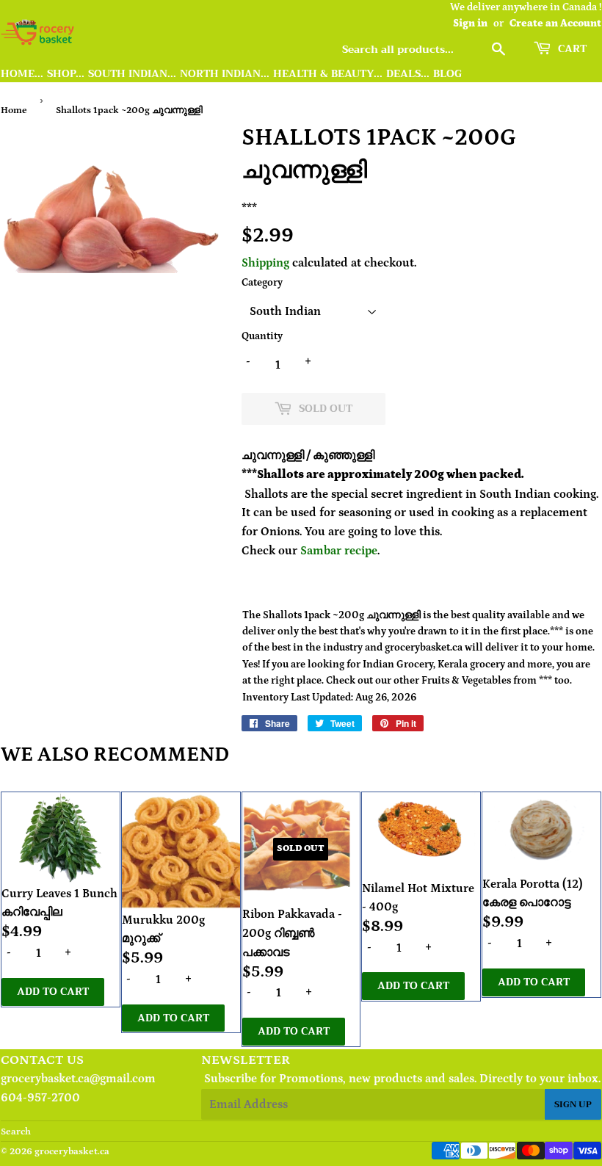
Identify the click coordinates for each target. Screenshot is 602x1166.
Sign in (470, 23)
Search (16, 1131)
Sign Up (573, 1104)
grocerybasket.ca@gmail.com (78, 1078)
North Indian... (224, 73)
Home (14, 110)
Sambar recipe (338, 550)
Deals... (407, 73)
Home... (22, 73)
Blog (447, 73)
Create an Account (555, 23)
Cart (571, 48)
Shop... (65, 73)
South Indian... (132, 73)
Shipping (265, 262)
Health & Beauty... (327, 73)
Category (262, 283)
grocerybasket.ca (72, 1151)
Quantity (262, 336)
